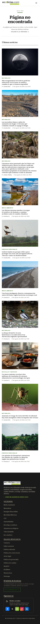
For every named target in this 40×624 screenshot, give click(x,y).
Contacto (7, 543)
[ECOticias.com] (11, 3)
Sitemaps (7, 576)
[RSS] (17, 609)
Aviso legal (7, 556)
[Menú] (36, 3)
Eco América (8, 535)
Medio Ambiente (9, 505)
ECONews (7, 569)
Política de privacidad (11, 559)
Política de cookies (10, 563)
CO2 (5, 518)
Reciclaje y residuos (10, 525)
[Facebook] (7, 609)
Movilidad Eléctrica (10, 515)
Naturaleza (7, 508)
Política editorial (9, 549)
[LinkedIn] (27, 609)
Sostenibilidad (8, 522)
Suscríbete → (12, 590)
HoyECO (6, 566)
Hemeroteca (8, 573)
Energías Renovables (11, 512)
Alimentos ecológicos (11, 528)
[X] (12, 609)
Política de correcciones (12, 553)
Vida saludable (9, 532)
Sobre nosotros (9, 546)
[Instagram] (22, 609)
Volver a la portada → (20, 31)
